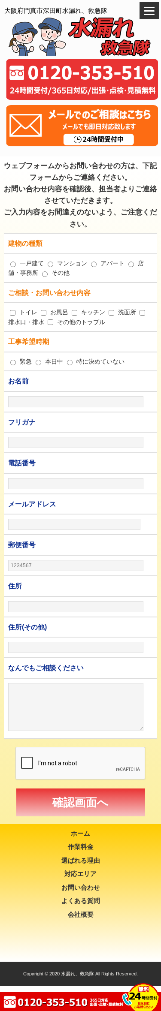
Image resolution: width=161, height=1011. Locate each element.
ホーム (80, 833)
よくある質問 (80, 900)
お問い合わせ (80, 887)
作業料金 (81, 846)
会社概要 (81, 914)
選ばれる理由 (80, 860)
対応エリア (80, 873)
